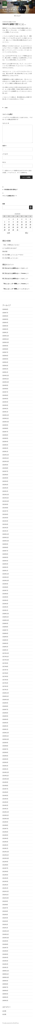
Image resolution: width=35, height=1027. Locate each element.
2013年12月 (5, 812)
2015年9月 (5, 742)
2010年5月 (5, 954)
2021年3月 (5, 524)
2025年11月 (5, 339)
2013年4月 (5, 838)
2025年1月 (5, 372)
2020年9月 (5, 544)
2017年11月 (5, 656)
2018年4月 (5, 640)
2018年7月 (5, 630)
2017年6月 (5, 673)
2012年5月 (5, 875)
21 (4, 227)
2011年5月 (5, 914)
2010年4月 (5, 957)
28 (4, 229)
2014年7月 (5, 789)
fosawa (14, 21)
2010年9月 (5, 941)
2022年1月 (5, 491)
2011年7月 (5, 908)
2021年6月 (5, 514)
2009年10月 (5, 977)
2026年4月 (5, 322)
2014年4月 (5, 798)
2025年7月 (5, 352)
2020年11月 (5, 537)
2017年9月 (5, 663)
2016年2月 (5, 726)
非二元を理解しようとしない (10, 258)
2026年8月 (5, 309)
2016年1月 (5, 729)
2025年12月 (5, 335)
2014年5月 (5, 795)
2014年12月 (5, 772)
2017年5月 (5, 676)
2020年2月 (5, 567)
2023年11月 (5, 418)
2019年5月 (5, 597)
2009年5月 (5, 994)
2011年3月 (5, 921)
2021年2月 (5, 527)
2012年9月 (5, 861)
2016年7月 (5, 709)
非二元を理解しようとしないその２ (12, 254)
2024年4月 (5, 402)
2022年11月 (5, 458)
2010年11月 (5, 934)
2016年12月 (5, 693)
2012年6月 (5, 871)
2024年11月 (5, 378)
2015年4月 (5, 759)
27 (30, 227)
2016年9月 (5, 703)
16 (13, 224)
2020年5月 (5, 557)
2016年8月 (5, 706)
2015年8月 (5, 746)
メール (5, 154)
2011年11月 (5, 894)
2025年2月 (5, 369)
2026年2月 (5, 329)
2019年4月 (5, 600)
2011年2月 (5, 924)
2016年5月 (5, 716)
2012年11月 (5, 855)
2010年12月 (5, 931)
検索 (3, 203)
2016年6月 (5, 713)
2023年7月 (5, 431)
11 (21, 221)
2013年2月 (5, 845)
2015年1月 (5, 769)
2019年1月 (5, 610)
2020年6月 (5, 554)
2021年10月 (5, 501)
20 (30, 224)
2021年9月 (5, 504)
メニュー (18, 15)
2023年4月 (5, 441)
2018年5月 (5, 636)
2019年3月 (5, 603)
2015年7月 (5, 749)
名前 (4, 145)
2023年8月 (5, 428)
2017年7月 (5, 669)
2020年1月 (5, 570)
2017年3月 (5, 683)
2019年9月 (5, 584)
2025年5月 (5, 359)
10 (17, 221)
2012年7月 (5, 868)
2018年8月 (5, 626)
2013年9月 (5, 822)
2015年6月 (5, 752)
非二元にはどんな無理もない (10, 268)
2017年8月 (5, 666)
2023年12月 (5, 415)
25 (21, 227)
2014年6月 (5, 792)
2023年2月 (5, 448)
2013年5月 (5, 835)
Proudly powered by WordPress (10, 1023)
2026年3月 (5, 326)
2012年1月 (5, 888)
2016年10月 (5, 699)
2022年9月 (5, 464)
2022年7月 (5, 471)
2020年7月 (5, 550)
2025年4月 (5, 362)
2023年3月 (5, 445)
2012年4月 (5, 878)
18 (21, 224)
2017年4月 (5, 679)
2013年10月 (5, 818)
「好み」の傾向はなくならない (11, 244)
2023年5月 (5, 438)
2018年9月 (5, 623)
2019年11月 (5, 577)
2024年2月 (5, 408)
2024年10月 (5, 382)
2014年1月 (5, 808)
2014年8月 (5, 785)
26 (26, 227)
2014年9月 (5, 782)
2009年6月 (5, 990)
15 (9, 224)
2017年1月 (5, 689)
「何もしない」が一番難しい (10, 283)
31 (17, 229)
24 (17, 227)
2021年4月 (5, 521)
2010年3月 (5, 960)
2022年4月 (5, 481)
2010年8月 (5, 944)
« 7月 (8, 232)
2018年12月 (5, 613)
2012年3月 (5, 881)
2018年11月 (5, 617)
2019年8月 (5, 587)
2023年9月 (5, 425)
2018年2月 (5, 646)
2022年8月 (5, 468)
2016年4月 (5, 719)
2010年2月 (5, 964)
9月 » (26, 232)
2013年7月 (5, 828)
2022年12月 (5, 455)
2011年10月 (5, 898)
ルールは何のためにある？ (9, 248)
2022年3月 (5, 484)
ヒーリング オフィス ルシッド (16, 9)
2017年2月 (5, 686)
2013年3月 (5, 841)
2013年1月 (5, 848)
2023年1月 (5, 451)
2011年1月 (5, 927)
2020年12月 (5, 534)
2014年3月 (5, 802)
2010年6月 (5, 951)
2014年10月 (5, 779)
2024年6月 (5, 395)
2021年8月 (5, 507)
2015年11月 (5, 736)
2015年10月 (5, 739)
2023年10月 (5, 421)
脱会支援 (4, 251)
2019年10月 (5, 580)
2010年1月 (5, 967)
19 (26, 224)
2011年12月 (5, 891)
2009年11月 (5, 974)
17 (17, 224)
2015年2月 (5, 765)
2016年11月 (5, 696)
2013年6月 (5, 832)
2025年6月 (5, 355)
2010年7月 (5, 947)
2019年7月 (5, 590)
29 (9, 229)
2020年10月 (5, 540)
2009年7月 (5, 987)
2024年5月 (5, 398)
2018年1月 (5, 650)
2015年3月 (5, 762)
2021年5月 (5, 517)
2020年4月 (5, 560)
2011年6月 (5, 911)
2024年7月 (5, 392)
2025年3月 (5, 365)
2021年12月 (5, 494)
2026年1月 (5, 332)
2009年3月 (5, 1000)
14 (4, 224)
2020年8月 (5, 547)
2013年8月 (5, 825)
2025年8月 (5, 349)
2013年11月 (5, 815)
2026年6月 (5, 316)
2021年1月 (5, 531)
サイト (4, 162)
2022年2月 (5, 488)
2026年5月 (5, 319)
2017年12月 (5, 653)
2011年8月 (5, 904)
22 (9, 227)
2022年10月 (5, 461)
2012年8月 (5, 865)
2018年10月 (5, 620)
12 (26, 221)
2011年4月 (5, 918)
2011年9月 (5, 901)
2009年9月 (5, 980)
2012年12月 (5, 851)
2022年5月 (5, 478)
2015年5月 (5, 755)
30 (13, 229)
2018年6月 (5, 633)
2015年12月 (5, 732)
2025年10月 (5, 342)
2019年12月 (5, 574)
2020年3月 (5, 564)
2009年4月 (5, 997)
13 (30, 221)
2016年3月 (5, 722)
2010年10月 (5, 937)
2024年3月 (5, 405)
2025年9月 (5, 345)
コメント (5, 123)
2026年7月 (5, 312)
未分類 (6, 107)
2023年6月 (5, 435)
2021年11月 (5, 498)
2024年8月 (5, 388)
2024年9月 (5, 385)
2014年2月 (5, 805)
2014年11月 (5, 775)
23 (13, 227)
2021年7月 (5, 511)
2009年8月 (5, 984)
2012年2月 (5, 884)
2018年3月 (5, 643)
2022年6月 (5, 474)
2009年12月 (5, 970)
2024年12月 (5, 375)
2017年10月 (5, 660)
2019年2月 (5, 607)
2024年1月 (5, 411)
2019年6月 (5, 593)
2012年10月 (5, 858)
